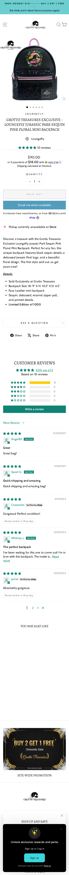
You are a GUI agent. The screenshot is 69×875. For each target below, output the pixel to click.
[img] (12, 433)
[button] (27, 147)
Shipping (22, 165)
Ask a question (34, 323)
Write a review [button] (34, 409)
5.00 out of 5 (44, 370)
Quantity (34, 174)
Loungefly (34, 113)
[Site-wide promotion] (34, 749)
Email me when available (34, 205)
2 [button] (32, 608)
